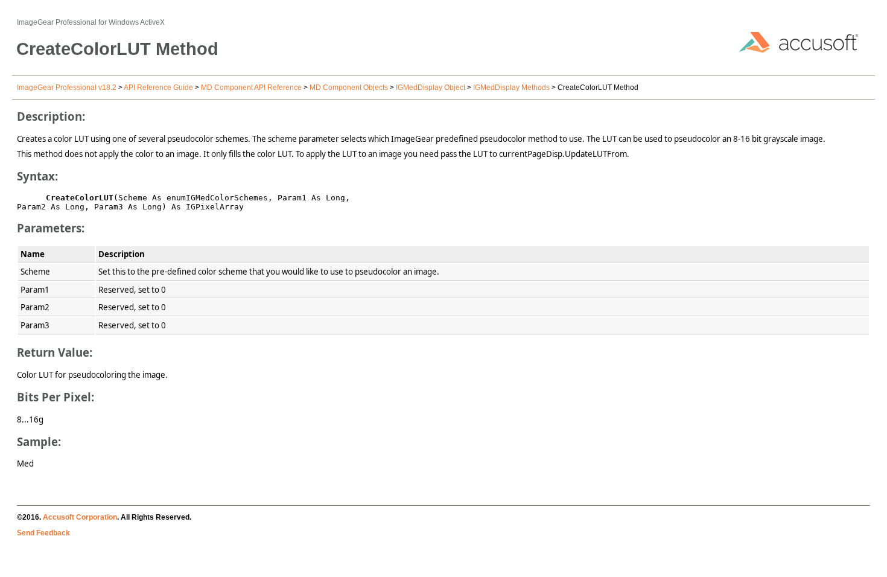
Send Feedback (43, 533)
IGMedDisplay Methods (511, 87)
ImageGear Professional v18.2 (66, 87)
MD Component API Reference (251, 87)
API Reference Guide (158, 87)
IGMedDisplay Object (430, 87)
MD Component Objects (349, 87)
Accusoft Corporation (80, 517)
